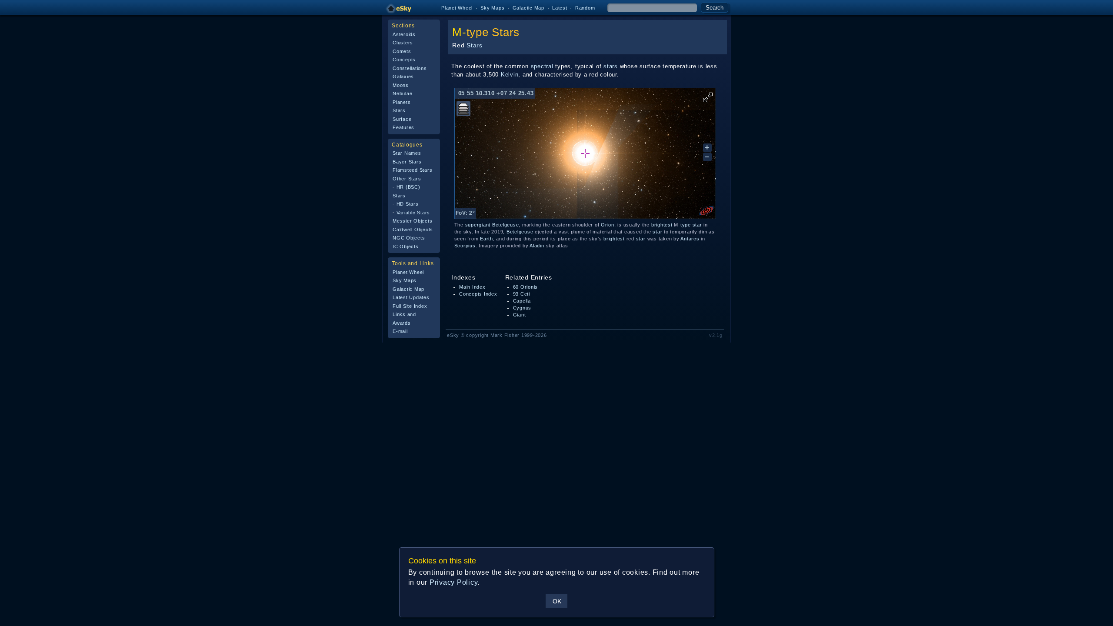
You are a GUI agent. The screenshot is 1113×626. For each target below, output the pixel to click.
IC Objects (406, 246)
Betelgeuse (505, 224)
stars (610, 66)
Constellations (410, 68)
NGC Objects (409, 237)
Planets (401, 102)
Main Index (472, 287)
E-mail (400, 331)
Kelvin (510, 74)
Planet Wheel (457, 7)
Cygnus (522, 307)
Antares (689, 238)
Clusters (403, 42)
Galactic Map (528, 7)
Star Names (407, 153)
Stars (399, 110)
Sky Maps (492, 7)
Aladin (537, 245)
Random (585, 7)
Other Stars (407, 178)
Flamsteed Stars (412, 170)
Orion (607, 224)
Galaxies (403, 76)
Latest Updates (411, 297)
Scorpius (465, 245)
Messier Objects (412, 220)
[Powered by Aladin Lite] (706, 211)
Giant (519, 314)
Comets (402, 51)
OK (557, 601)
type (478, 32)
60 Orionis (525, 287)
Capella (522, 300)
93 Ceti (521, 293)
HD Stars (408, 203)
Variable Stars (413, 212)
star (697, 224)
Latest (559, 7)
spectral (542, 66)
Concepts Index (478, 293)
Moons (401, 85)
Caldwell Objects (413, 229)
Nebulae (402, 93)
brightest (662, 224)
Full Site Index (410, 306)
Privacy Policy (454, 582)
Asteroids (404, 34)
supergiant (478, 224)
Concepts (404, 59)
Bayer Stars (407, 161)
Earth (486, 238)
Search (714, 7)
